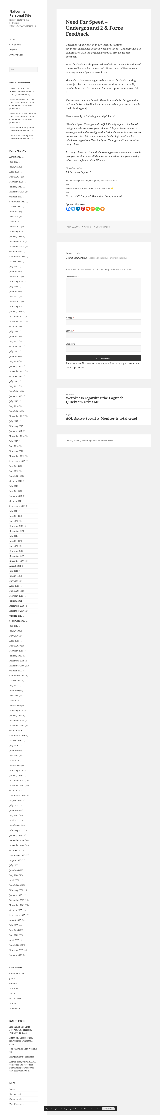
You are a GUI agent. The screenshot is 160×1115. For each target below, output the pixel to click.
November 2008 (16, 725)
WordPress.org (16, 1104)
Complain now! (113, 196)
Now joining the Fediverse (21, 1056)
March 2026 (15, 176)
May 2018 (13, 406)
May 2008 (13, 755)
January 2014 (15, 496)
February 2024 (16, 281)
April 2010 (14, 640)
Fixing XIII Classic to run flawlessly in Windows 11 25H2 (21, 1040)
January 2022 (15, 311)
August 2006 (15, 860)
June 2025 (14, 211)
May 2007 (13, 815)
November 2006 (16, 845)
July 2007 (13, 805)
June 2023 (14, 291)
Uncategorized (16, 998)
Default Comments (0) (76, 257)
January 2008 (15, 775)
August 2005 (15, 920)
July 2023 (13, 286)
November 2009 (16, 665)
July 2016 (13, 441)
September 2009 (17, 675)
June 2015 (14, 466)
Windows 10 (15, 1008)
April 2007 (14, 820)
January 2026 (15, 186)
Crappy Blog (15, 44)
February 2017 (16, 426)
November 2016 (16, 436)
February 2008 (16, 770)
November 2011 (16, 561)
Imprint (13, 49)
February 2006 (16, 890)
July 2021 (13, 331)
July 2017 (13, 421)
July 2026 (13, 161)
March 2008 (15, 765)
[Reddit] (88, 209)
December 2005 (16, 900)
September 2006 (17, 855)
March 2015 (15, 476)
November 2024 (16, 246)
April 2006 (14, 880)
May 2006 (13, 875)
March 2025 (15, 226)
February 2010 (16, 650)
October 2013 (15, 501)
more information (93, 1109)
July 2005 (13, 925)
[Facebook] (68, 209)
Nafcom (87, 226)
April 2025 (14, 221)
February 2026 (16, 181)
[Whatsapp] (97, 209)
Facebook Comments (98, 257)
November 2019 (16, 371)
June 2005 (14, 930)
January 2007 (15, 835)
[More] (102, 209)
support (114, 180)
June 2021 (14, 336)
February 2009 (16, 710)
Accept (108, 1109)
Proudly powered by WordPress (97, 440)
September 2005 (17, 915)
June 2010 (14, 630)
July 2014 (13, 486)
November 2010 (16, 610)
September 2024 (17, 256)
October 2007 (15, 790)
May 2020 (13, 361)
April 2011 (14, 586)
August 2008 (15, 740)
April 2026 (14, 171)
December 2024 (16, 241)
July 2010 (13, 625)
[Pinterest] (83, 209)
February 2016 (16, 451)
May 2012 (13, 546)
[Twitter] (73, 209)
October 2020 (15, 346)
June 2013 (14, 516)
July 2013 (13, 511)
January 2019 (15, 396)
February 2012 (16, 551)
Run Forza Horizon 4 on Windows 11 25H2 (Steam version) (21, 91)
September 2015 (17, 461)
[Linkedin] (78, 209)
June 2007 (14, 810)
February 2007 (16, 830)
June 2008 (14, 750)
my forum (105, 188)
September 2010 (17, 620)
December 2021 (16, 316)
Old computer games (90, 180)
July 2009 (13, 685)
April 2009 (14, 700)
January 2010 (15, 655)
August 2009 (15, 680)
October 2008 (15, 730)
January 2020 (15, 366)
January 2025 (15, 236)
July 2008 (13, 745)
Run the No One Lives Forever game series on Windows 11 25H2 (20, 1029)
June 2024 (14, 271)
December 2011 (16, 556)
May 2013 (13, 521)
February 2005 (16, 950)
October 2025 (15, 196)
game (12, 978)
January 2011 (15, 600)
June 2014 (14, 491)
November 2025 (16, 191)
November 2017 (16, 416)
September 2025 (17, 201)
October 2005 (15, 910)
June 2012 (14, 541)
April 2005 (14, 940)
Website (70, 344)
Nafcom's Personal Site (20, 13)
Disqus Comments (118, 257)
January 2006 (15, 895)
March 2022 (15, 301)
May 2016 (13, 446)
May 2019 (13, 386)
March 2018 (15, 411)
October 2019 (15, 376)
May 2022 (13, 296)
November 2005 (16, 905)
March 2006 (15, 885)
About (12, 39)
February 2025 (16, 231)
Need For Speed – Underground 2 (119, 48)
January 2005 (15, 955)
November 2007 (16, 785)
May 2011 (13, 581)
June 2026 (14, 166)
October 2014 (15, 481)
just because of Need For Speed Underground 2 (99, 84)
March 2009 (15, 705)
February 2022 (16, 306)
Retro (12, 993)
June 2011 (14, 576)
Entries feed (15, 1094)
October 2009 (15, 670)
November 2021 (16, 321)
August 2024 (15, 261)
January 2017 (15, 431)
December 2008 (16, 720)
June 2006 (14, 870)
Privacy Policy (16, 54)
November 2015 (16, 456)
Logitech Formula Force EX (106, 52)
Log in (12, 1089)
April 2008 (14, 760)
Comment (72, 276)
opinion (13, 983)
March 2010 (15, 645)
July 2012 (13, 536)
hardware (105, 180)
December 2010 (16, 605)
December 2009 (16, 660)
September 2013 (17, 506)
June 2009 (14, 690)
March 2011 (15, 590)
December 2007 (16, 780)
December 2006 (16, 840)
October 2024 (15, 251)
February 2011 (16, 595)
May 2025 (13, 216)
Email (70, 331)
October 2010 (15, 615)
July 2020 (13, 351)
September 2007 (17, 795)
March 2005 (15, 945)
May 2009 (13, 695)
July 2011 (13, 571)
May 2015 (13, 471)
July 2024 (13, 266)
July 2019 (13, 381)
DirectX (113, 64)
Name (70, 318)
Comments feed (16, 1099)
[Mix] (92, 209)
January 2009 (15, 715)
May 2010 (13, 635)
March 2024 (15, 276)
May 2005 (13, 935)
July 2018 (13, 401)
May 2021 (13, 341)
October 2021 (15, 326)
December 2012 (16, 531)
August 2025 (15, 206)
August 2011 (15, 566)
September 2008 (17, 735)
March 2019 (15, 391)
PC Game (13, 988)
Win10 (12, 1003)
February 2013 (16, 526)
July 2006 (13, 865)
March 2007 (15, 825)
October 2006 (15, 850)
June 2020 (14, 356)
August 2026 (15, 156)
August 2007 (15, 800)
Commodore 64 (16, 973)
